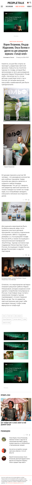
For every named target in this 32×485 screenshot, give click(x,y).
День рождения (18, 315)
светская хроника (17, 319)
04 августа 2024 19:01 (22, 57)
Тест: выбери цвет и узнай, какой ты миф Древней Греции (13, 423)
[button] (29, 200)
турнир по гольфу (6, 322)
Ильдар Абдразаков (7, 319)
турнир (24, 319)
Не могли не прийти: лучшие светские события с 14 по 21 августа (18, 451)
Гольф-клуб (10, 315)
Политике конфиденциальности (15, 483)
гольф (4, 315)
